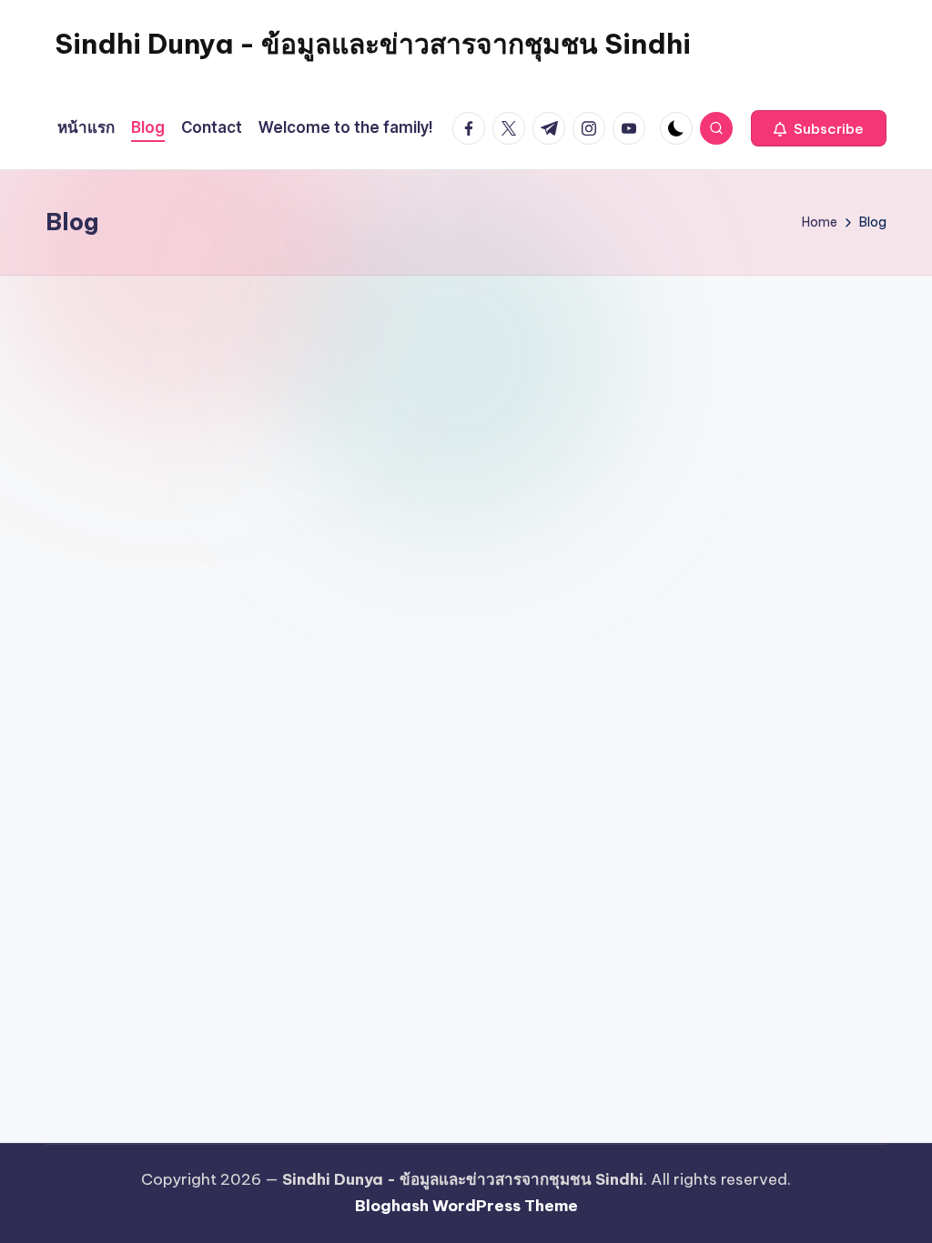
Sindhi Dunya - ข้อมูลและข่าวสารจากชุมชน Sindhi (373, 43)
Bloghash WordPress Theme (466, 1206)
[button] (818, 128)
